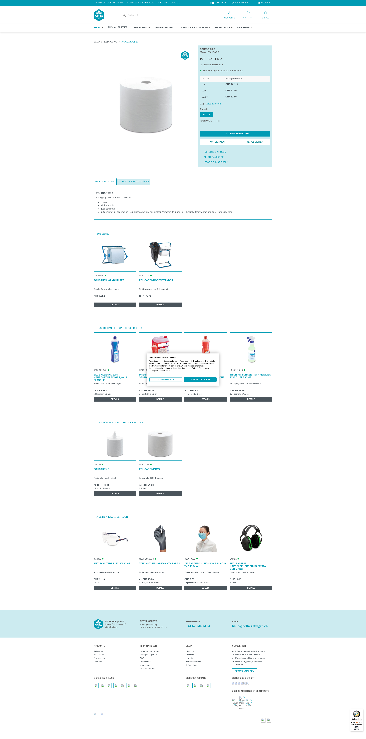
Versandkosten (213, 103)
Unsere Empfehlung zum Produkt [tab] (120, 328)
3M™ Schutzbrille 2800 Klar (112, 563)
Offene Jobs (191, 665)
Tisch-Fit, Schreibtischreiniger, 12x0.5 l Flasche (250, 376)
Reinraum (98, 661)
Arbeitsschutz (100, 658)
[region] (146, 98)
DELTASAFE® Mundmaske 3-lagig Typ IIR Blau (205, 564)
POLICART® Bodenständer (156, 280)
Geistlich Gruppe (147, 668)
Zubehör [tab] (103, 233)
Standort (190, 655)
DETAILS (115, 305)
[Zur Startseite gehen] (99, 15)
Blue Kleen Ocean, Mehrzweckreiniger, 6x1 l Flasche (111, 377)
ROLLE (206, 114)
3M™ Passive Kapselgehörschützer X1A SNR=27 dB (248, 566)
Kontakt (189, 658)
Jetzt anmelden (244, 671)
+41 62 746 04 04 (198, 626)
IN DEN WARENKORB (236, 133)
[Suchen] (125, 15)
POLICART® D (102, 469)
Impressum (145, 665)
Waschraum (99, 655)
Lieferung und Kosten (149, 651)
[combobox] (164, 15)
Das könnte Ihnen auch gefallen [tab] (120, 422)
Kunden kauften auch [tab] (112, 516)
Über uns (190, 651)
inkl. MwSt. (218, 3)
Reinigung (98, 651)
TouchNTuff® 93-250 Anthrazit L (159, 563)
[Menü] (361, 710)
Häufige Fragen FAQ (149, 655)
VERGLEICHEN (254, 142)
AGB (142, 658)
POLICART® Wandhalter (109, 280)
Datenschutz (145, 661)
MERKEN (219, 142)
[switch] (356, 728)
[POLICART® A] (146, 105)
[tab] (105, 181)
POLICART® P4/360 (150, 469)
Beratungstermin (193, 661)
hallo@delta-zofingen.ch (250, 626)
